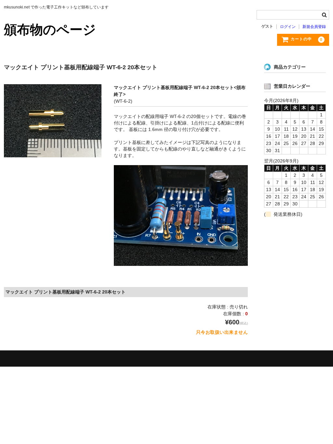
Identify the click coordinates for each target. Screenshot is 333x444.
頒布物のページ (50, 29)
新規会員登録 (314, 26)
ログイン (288, 26)
